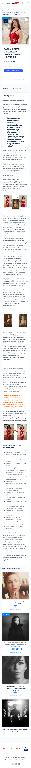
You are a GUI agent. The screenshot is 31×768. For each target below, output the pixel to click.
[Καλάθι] (28, 3)
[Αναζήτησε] (23, 3)
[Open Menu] (3, 3)
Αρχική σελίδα (6, 10)
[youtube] (19, 764)
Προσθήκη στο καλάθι (13, 70)
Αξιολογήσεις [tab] (15, 88)
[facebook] (13, 764)
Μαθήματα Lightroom (19, 79)
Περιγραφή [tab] (6, 88)
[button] (26, 19)
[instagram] (16, 764)
